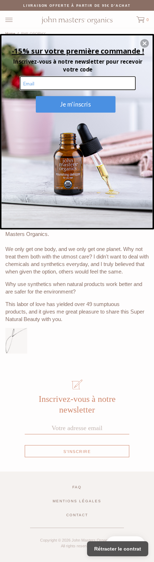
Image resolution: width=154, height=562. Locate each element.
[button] (144, 43)
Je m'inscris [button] (75, 104)
